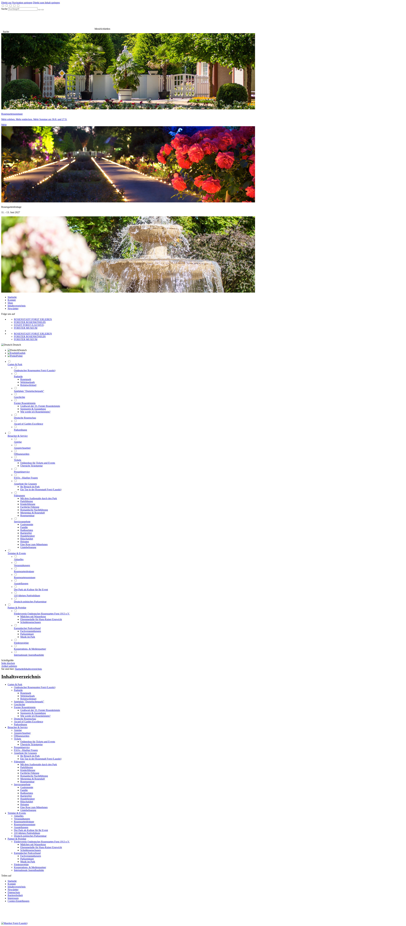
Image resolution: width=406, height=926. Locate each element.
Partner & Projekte (17, 838)
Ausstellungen (21, 827)
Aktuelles (18, 816)
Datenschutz (14, 892)
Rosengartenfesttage (24, 821)
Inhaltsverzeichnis (17, 305)
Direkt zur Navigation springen (16, 2)
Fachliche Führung (29, 773)
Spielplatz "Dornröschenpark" (29, 701)
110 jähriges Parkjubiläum (27, 833)
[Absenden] (39, 9)
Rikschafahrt (26, 801)
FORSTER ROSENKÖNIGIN (30, 322)
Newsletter (13, 308)
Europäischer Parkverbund (27, 853)
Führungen (19, 761)
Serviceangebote (22, 784)
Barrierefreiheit (15, 895)
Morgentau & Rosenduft (32, 778)
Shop (10, 302)
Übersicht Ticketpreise (31, 744)
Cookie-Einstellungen (18, 901)
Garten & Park (15, 684)
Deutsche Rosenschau (25, 718)
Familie (24, 790)
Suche (4, 8)
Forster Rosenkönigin (25, 707)
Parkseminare (27, 858)
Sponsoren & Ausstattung (33, 713)
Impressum (13, 898)
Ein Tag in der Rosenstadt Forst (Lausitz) (40, 758)
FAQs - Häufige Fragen (26, 750)
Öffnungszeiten (21, 736)
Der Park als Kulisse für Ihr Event (31, 830)
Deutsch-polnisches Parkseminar (30, 836)
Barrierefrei (26, 796)
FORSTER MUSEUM (25, 328)
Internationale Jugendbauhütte (29, 870)
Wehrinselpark (27, 696)
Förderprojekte (21, 864)
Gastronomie (26, 787)
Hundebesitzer (27, 798)
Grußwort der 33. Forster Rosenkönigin (40, 710)
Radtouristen (26, 793)
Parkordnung (20, 724)
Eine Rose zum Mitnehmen (34, 807)
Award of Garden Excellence (28, 721)
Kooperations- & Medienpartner (30, 867)
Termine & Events (17, 813)
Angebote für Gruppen (25, 753)
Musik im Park (27, 861)
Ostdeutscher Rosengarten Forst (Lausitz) (34, 687)
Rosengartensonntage (24, 824)
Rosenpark (25, 693)
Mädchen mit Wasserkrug (33, 844)
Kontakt (12, 300)
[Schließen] (42, 9)
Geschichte (19, 704)
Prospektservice (22, 747)
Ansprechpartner (22, 733)
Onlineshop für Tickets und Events (37, 741)
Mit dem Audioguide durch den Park (38, 764)
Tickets (17, 738)
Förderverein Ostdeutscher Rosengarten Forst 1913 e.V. (42, 841)
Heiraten (24, 804)
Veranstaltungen (22, 818)
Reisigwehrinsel (28, 698)
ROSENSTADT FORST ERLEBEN (33, 319)
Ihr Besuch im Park (30, 756)
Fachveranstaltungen (30, 856)
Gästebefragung (28, 810)
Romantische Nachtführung (34, 776)
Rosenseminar (27, 781)
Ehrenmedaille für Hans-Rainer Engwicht (41, 847)
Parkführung (26, 767)
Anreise (18, 730)
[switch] (3, 6)
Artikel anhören (9, 666)
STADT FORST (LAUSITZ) (29, 325)
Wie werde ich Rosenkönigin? (35, 716)
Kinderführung (27, 770)
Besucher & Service (18, 727)
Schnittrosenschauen (30, 850)
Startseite (12, 297)
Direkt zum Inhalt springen (46, 2)
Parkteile (18, 690)
